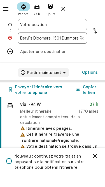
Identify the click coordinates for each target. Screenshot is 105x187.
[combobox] (52, 24)
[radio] (23, 8)
